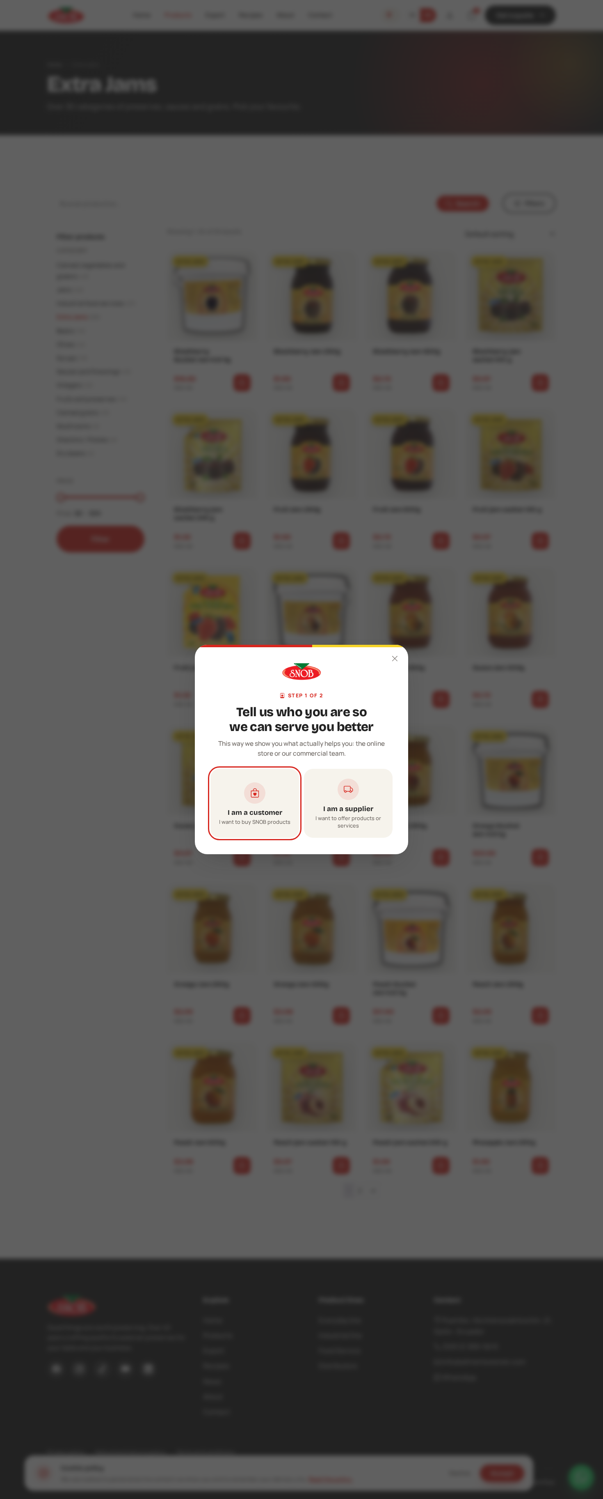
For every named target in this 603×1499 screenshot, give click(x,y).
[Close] (394, 658)
